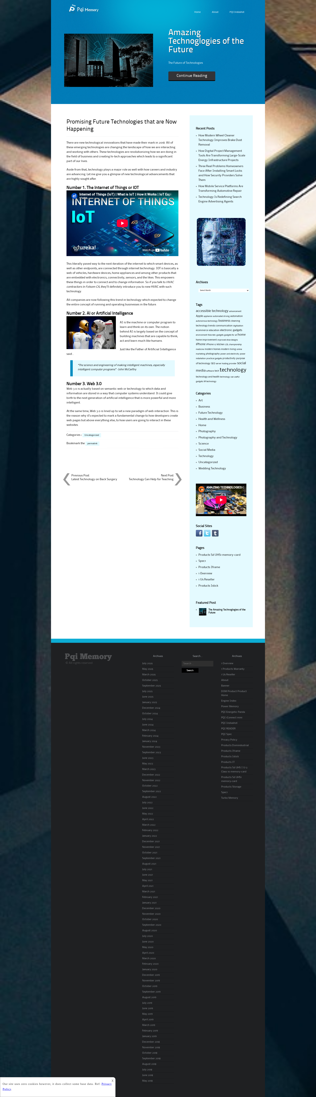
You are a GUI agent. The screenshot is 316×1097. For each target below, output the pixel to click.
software (210, 371)
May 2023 (147, 764)
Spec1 (202, 561)
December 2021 (151, 841)
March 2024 (149, 730)
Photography (207, 431)
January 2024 (149, 741)
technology (233, 370)
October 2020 (150, 919)
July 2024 (147, 719)
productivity (229, 358)
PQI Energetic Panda (233, 712)
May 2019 (147, 1014)
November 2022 (151, 780)
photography (213, 354)
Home (197, 12)
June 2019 (147, 1008)
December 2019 (151, 975)
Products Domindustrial (235, 745)
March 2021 (148, 892)
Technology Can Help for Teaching (151, 479)
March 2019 (148, 1025)
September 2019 (151, 992)
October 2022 (150, 786)
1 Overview (205, 573)
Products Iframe (209, 567)
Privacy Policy (229, 740)
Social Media (206, 450)
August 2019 (149, 997)
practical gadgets (214, 358)
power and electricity (229, 354)
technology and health (207, 377)
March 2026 (149, 675)
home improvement (206, 340)
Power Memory (230, 706)
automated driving (221, 316)
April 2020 (148, 953)
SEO (213, 363)
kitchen (220, 344)
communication (224, 326)
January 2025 (149, 702)
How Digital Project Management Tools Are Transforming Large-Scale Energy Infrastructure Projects (221, 155)
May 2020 (147, 947)
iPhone (201, 344)
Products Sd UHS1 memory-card (219, 555)
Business (204, 406)
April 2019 (147, 1019)
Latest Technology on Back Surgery (94, 479)
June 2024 (147, 725)
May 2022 (147, 814)
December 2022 (151, 775)
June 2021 (147, 875)
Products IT (228, 762)
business (224, 321)
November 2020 (151, 914)
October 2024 (150, 713)
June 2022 (147, 808)
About (215, 12)
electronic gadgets (231, 330)
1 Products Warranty (232, 669)
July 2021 (147, 869)
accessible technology (212, 311)
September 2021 (151, 858)
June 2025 (147, 697)
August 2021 (149, 864)
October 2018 (149, 1053)
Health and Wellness (211, 419)
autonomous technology (207, 321)
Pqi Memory (88, 657)
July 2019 (147, 1003)
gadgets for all (230, 335)
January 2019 (149, 1036)
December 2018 (151, 1042)
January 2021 (149, 903)
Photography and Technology (217, 437)
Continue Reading (192, 76)
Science (203, 443)
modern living (228, 349)
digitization (238, 326)
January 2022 (149, 836)
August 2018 (149, 1064)
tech (217, 371)
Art (200, 400)
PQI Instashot (237, 12)
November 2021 (151, 847)
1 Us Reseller (206, 579)
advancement (235, 311)
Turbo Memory (229, 798)
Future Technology (210, 412)
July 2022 (147, 802)
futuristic (212, 335)
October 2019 (149, 986)
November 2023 (151, 747)
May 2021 (147, 880)
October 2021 (149, 853)
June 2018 (147, 1075)
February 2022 (150, 830)
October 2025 (150, 680)
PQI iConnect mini (231, 718)
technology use (227, 377)
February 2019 (150, 1031)
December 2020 (151, 908)
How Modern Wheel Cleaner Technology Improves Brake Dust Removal (220, 140)
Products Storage (231, 787)
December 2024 (151, 708)
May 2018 (147, 1081)
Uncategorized (91, 435)
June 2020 (148, 942)
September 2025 (151, 686)
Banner (225, 686)
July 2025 (147, 691)
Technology (206, 456)
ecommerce (202, 330)
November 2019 (151, 981)
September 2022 (151, 791)
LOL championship (233, 344)
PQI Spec (226, 734)
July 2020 (147, 936)
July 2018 (147, 1070)
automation (236, 316)
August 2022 (149, 797)
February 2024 (150, 736)
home (242, 334)
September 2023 (151, 752)
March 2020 (149, 958)
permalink (92, 444)
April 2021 (147, 886)
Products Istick (208, 585)
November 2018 (151, 1047)
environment (201, 335)
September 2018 (151, 1058)
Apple (199, 316)
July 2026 (147, 663)
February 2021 (150, 897)
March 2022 (149, 825)
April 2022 (148, 819)
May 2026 (147, 669)
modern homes (212, 349)
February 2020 (150, 964)
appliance (208, 316)
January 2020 (149, 969)
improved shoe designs (227, 340)
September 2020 (151, 925)
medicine (200, 349)
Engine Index (228, 701)
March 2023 (149, 769)
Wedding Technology (212, 468)
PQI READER (228, 729)
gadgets (220, 335)
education (214, 330)
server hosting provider (226, 364)
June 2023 (147, 758)
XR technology (210, 381)
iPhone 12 (211, 344)
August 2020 (149, 930)
